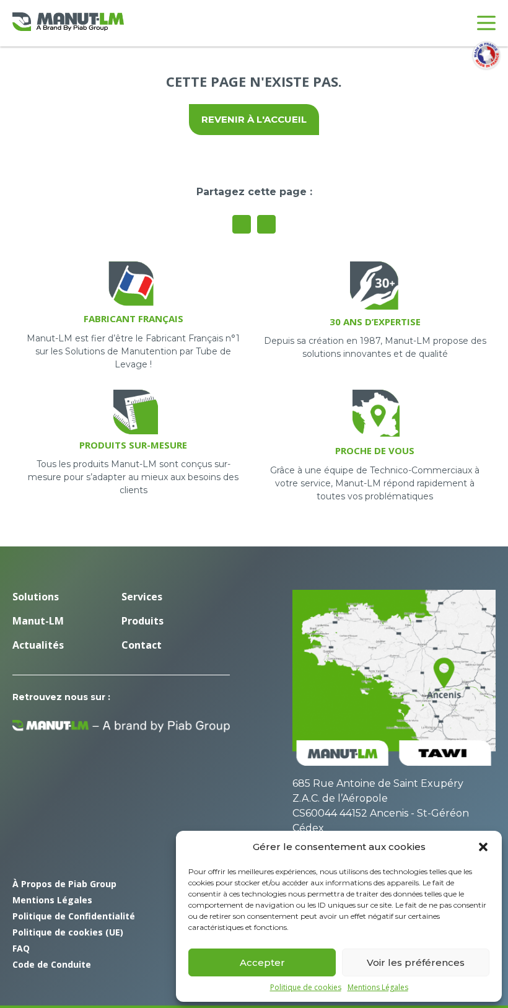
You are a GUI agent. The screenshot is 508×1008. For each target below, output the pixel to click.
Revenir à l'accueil (254, 119)
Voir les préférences (416, 962)
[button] (483, 847)
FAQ (21, 948)
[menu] (486, 23)
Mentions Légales (378, 988)
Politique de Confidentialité (73, 916)
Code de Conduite (51, 964)
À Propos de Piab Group (64, 884)
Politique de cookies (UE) (67, 932)
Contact (141, 645)
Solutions (35, 596)
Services (141, 596)
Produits (142, 621)
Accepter (262, 962)
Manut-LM (38, 621)
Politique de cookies (305, 988)
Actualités (38, 645)
